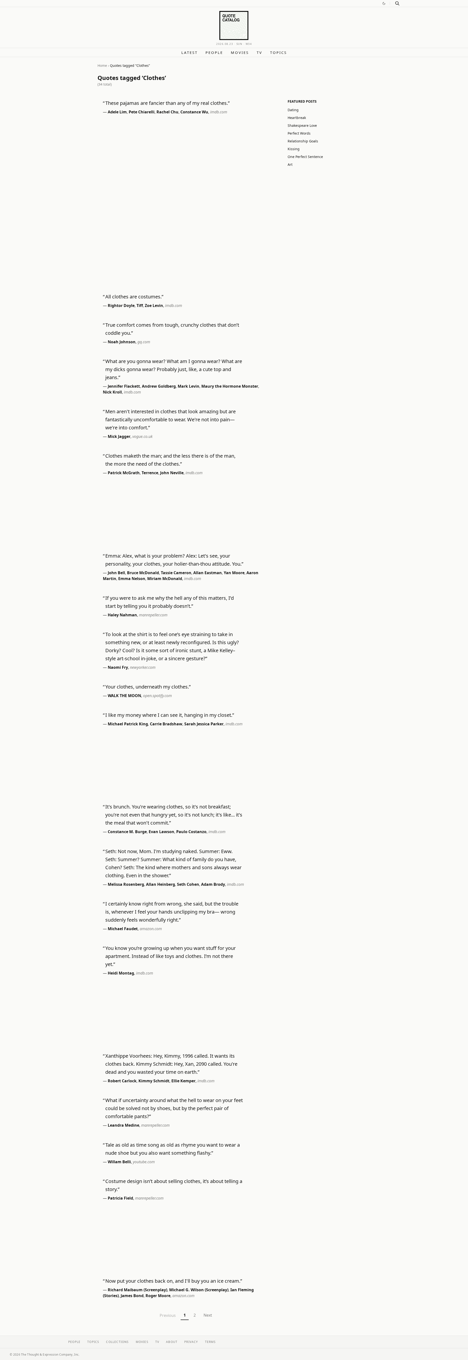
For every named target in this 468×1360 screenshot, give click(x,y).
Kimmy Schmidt (153, 1081)
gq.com (143, 342)
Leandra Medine (123, 1125)
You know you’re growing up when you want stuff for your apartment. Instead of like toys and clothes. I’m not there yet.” (170, 956)
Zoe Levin (154, 305)
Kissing (294, 149)
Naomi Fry (118, 667)
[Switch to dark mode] (384, 3)
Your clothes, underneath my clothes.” (148, 686)
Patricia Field (120, 1198)
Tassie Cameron (176, 572)
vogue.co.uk (142, 436)
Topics (278, 52)
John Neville (172, 472)
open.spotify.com (157, 695)
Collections (117, 1342)
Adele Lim (117, 112)
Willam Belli (119, 1161)
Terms (210, 1342)
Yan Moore (234, 572)
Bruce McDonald (143, 572)
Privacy (191, 1342)
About (171, 1342)
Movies (240, 52)
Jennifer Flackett (124, 386)
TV (259, 52)
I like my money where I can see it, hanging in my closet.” (169, 715)
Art (290, 164)
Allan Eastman (207, 572)
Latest (189, 52)
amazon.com (151, 928)
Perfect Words (299, 133)
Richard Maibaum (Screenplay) (137, 1289)
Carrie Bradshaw (166, 724)
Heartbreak (297, 117)
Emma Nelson (131, 578)
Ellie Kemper (183, 1081)
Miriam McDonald (164, 578)
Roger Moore (158, 1295)
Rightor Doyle (121, 305)
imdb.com (218, 112)
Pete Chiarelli (142, 112)
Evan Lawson (161, 831)
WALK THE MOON (124, 695)
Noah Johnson (122, 342)
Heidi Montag (121, 973)
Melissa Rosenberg (126, 884)
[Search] (397, 3)
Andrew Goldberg (159, 386)
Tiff (139, 305)
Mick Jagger (119, 436)
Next (208, 1315)
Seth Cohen (188, 884)
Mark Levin (188, 386)
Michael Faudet (123, 928)
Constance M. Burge (127, 831)
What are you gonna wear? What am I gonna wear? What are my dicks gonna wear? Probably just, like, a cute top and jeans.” (173, 369)
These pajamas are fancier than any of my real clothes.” (167, 103)
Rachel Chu (167, 112)
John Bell (116, 572)
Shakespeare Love (302, 125)
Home (102, 65)
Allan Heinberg (160, 884)
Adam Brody (213, 884)
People (214, 52)
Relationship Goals (303, 141)
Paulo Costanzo (191, 831)
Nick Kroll (112, 392)
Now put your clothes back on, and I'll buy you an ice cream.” (173, 1281)
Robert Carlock (122, 1081)
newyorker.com (143, 667)
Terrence (150, 472)
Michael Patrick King (128, 724)
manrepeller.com (153, 615)
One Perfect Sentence (305, 156)
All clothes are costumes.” (134, 296)
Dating (293, 110)
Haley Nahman (122, 615)
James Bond (132, 1295)
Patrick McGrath (124, 472)
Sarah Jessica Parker (204, 724)
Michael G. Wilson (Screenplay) (198, 1289)
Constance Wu (194, 112)
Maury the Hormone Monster (229, 386)
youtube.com (144, 1161)
